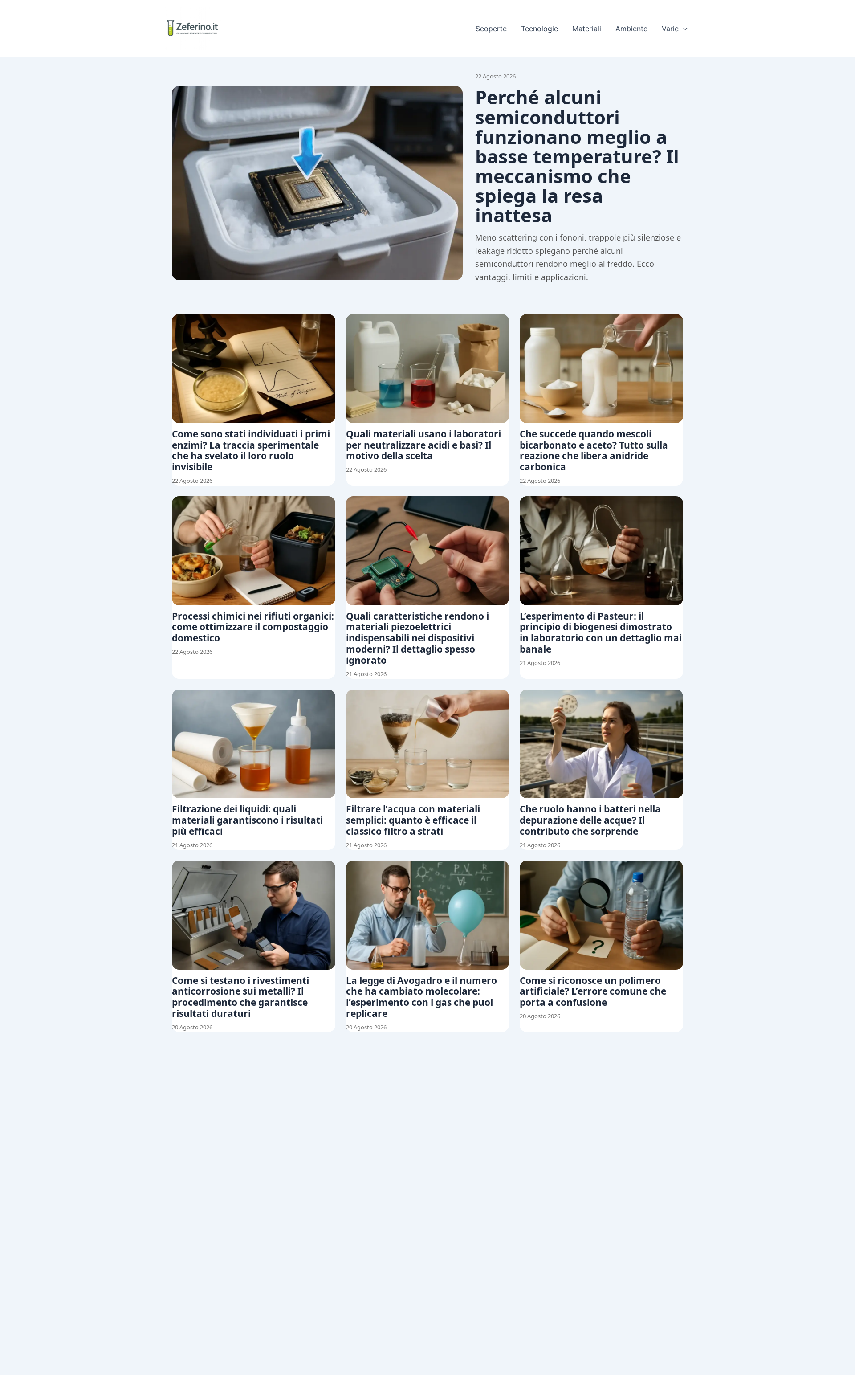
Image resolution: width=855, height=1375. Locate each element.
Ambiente (631, 28)
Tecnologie (539, 28)
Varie (670, 28)
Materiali (586, 28)
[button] (683, 28)
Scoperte (491, 28)
